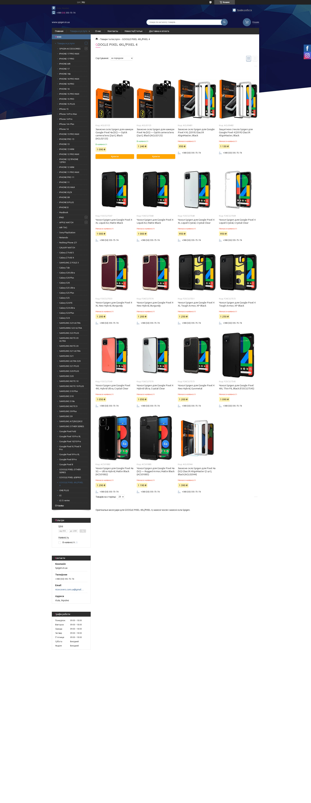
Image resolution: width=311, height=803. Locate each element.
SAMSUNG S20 (66, 376)
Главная (59, 31)
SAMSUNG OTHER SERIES (71, 426)
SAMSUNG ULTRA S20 (70, 361)
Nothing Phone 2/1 (68, 242)
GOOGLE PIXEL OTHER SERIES (70, 470)
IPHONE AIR (64, 64)
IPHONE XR (64, 197)
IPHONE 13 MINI (66, 149)
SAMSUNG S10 (66, 396)
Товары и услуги (78, 31)
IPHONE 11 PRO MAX (69, 172)
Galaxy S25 (64, 298)
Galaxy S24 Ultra (67, 308)
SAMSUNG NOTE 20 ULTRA (68, 339)
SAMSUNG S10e (67, 401)
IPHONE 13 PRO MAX (69, 134)
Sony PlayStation (67, 232)
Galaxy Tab (64, 267)
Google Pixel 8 (66, 464)
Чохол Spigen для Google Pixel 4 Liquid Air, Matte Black (155, 221)
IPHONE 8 (63, 207)
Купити (115, 156)
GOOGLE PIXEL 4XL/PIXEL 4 (71, 483)
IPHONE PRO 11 (66, 177)
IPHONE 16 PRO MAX (69, 79)
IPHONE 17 (64, 69)
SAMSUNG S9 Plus (68, 411)
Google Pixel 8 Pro (68, 459)
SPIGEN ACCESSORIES (70, 48)
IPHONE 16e (65, 74)
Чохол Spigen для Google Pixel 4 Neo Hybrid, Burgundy (155, 304)
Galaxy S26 (64, 283)
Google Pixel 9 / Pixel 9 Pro (70, 447)
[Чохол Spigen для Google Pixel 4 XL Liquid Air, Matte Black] (115, 189)
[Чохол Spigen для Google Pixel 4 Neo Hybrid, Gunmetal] (197, 355)
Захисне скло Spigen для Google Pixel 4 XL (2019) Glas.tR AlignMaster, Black (196, 132)
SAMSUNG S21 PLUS (69, 366)
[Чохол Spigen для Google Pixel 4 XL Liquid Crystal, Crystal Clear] (197, 189)
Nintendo (63, 237)
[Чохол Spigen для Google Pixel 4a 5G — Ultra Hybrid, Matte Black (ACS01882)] (115, 438)
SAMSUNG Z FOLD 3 (69, 262)
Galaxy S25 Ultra (67, 288)
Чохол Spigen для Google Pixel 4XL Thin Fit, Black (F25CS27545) (236, 387)
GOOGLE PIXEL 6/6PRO (70, 477)
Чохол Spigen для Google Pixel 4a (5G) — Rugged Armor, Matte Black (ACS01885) (155, 471)
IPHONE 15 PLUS (67, 104)
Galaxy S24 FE (65, 303)
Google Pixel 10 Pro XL (70, 436)
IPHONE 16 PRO (66, 84)
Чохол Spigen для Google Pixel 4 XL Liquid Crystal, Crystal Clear (196, 221)
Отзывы (59, 505)
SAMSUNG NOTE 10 (68, 381)
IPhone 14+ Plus (66, 124)
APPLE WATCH (66, 222)
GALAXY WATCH (67, 247)
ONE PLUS (64, 490)
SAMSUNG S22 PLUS (69, 333)
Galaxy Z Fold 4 (66, 257)
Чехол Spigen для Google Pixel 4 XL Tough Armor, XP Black (196, 304)
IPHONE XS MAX (67, 187)
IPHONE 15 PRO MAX (69, 94)
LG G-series (64, 500)
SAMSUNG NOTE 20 (68, 346)
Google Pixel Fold (67, 431)
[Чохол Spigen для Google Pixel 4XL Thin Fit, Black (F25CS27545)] (238, 355)
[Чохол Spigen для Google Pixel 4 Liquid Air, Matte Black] (156, 189)
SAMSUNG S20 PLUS (69, 371)
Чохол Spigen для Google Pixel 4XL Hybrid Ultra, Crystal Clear (113, 387)
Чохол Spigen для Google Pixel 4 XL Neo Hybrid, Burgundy (114, 304)
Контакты (113, 31)
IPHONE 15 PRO (66, 99)
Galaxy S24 (64, 318)
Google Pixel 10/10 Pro (70, 441)
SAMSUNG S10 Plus (68, 391)
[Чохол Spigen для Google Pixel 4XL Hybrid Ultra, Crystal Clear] (115, 355)
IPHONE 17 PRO (66, 59)
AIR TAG (63, 227)
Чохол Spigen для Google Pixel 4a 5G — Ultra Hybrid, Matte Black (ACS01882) (114, 471)
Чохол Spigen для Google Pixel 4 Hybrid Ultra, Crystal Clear (155, 387)
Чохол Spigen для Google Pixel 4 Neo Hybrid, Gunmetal (196, 387)
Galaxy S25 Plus (66, 293)
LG (60, 495)
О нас (98, 31)
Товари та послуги (110, 39)
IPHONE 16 (64, 89)
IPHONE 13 (64, 144)
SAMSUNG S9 (65, 416)
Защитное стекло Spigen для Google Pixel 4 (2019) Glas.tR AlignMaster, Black (236, 132)
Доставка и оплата (159, 31)
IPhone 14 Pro (65, 119)
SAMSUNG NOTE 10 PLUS (71, 386)
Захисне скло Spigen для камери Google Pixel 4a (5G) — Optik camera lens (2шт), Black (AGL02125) (114, 134)
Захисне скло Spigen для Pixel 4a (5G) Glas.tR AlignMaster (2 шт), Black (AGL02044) (196, 471)
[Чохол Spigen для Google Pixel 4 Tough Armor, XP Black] (238, 272)
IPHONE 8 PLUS (66, 202)
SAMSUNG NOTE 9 (68, 406)
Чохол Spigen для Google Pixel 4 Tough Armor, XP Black (237, 304)
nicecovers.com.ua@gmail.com (69, 589)
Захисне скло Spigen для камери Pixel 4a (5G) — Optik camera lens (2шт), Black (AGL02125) (155, 132)
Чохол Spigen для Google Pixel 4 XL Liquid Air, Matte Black (114, 221)
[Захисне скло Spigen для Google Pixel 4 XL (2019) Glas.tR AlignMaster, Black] (197, 99)
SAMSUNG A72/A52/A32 (70, 421)
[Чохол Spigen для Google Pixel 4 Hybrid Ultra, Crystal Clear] (156, 355)
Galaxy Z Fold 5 (66, 252)
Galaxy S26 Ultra (67, 273)
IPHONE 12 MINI (66, 167)
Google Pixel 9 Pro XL (69, 454)
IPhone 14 (64, 129)
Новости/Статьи (133, 31)
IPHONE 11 (64, 182)
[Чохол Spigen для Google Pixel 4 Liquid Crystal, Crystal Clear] (238, 189)
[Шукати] (224, 22)
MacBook (63, 212)
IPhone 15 (64, 109)
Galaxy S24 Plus (66, 313)
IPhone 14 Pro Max (68, 114)
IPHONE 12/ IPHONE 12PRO (68, 160)
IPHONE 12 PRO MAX (69, 154)
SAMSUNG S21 (66, 356)
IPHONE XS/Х (65, 192)
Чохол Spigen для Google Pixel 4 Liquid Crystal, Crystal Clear (237, 221)
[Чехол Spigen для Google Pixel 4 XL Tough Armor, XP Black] (197, 272)
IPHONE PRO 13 (66, 139)
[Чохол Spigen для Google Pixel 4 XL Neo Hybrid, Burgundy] (115, 272)
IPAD (61, 217)
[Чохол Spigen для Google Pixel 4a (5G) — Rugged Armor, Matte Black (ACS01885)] (156, 438)
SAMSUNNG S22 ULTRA (70, 328)
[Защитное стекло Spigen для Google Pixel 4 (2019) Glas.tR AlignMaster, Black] (238, 99)
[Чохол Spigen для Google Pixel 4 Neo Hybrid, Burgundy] (156, 272)
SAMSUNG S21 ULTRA (70, 351)
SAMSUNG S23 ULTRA (70, 323)
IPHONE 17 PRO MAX (69, 54)
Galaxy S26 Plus (66, 278)
